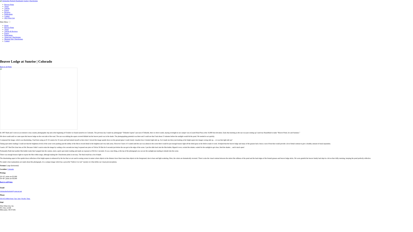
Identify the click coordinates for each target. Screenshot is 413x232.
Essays (6, 10)
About (6, 6)
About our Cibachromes (12, 37)
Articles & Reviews (11, 31)
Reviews (7, 12)
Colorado (10, 169)
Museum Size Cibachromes (13, 39)
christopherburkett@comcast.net (11, 191)
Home (6, 26)
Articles (7, 8)
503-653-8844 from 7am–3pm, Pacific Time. (15, 199)
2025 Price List (9, 18)
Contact (7, 16)
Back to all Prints (6, 67)
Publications (8, 14)
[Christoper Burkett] (19, 1)
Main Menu (4, 22)
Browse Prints (9, 4)
